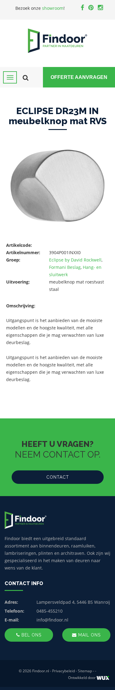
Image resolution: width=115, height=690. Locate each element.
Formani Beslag (65, 267)
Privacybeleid (63, 670)
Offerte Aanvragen (79, 77)
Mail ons (89, 634)
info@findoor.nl (52, 620)
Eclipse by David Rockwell (75, 260)
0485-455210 (49, 611)
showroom (52, 8)
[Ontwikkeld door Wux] (103, 678)
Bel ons (30, 634)
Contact (57, 477)
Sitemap (85, 670)
